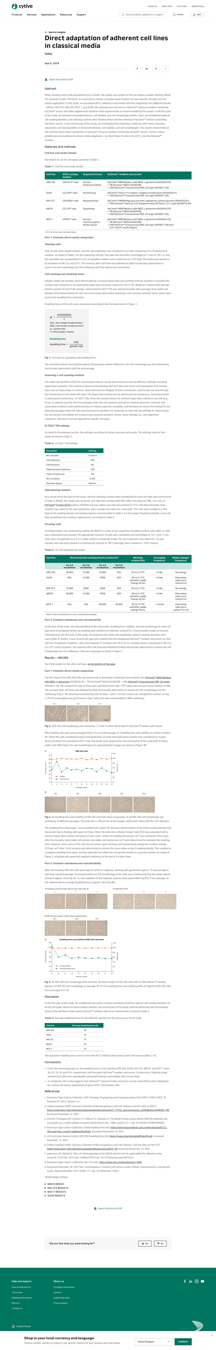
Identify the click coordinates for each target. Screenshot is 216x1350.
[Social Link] (137, 68)
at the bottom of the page (101, 664)
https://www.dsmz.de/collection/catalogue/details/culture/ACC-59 (82, 1149)
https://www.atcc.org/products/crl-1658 (120, 1162)
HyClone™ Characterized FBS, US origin (149, 682)
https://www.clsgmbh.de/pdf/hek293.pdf (131, 1136)
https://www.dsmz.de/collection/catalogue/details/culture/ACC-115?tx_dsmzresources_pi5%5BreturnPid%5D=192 (108, 1110)
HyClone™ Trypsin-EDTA (57, 505)
